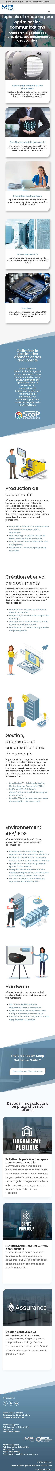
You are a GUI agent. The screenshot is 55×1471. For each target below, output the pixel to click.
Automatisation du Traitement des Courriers (27, 1247)
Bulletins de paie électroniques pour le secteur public (27, 1160)
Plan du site (8, 1429)
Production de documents (27, 196)
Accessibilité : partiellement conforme (20, 1454)
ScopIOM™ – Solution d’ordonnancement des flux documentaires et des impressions (29, 529)
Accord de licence (11, 1431)
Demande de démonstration (16, 1415)
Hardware (27, 308)
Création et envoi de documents (27, 142)
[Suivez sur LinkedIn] (11, 1403)
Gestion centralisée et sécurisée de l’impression (23, 1333)
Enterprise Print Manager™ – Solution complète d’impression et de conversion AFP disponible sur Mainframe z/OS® (29, 872)
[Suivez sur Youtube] (16, 1403)
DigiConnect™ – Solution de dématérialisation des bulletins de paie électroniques (28, 792)
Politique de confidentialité (16, 1427)
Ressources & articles (13, 1413)
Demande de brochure (13, 1417)
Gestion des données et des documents (27, 87)
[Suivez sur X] (5, 1403)
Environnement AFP (27, 254)
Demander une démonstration (27, 1071)
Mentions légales (11, 1424)
